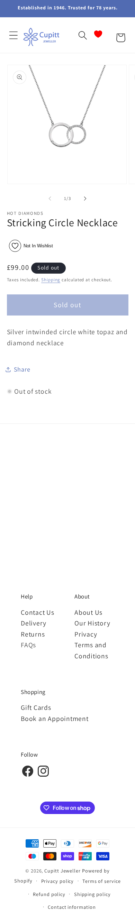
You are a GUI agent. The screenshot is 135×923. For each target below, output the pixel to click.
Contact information (72, 907)
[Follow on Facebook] (28, 775)
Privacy (85, 634)
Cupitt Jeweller (62, 870)
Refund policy (49, 894)
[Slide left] (49, 198)
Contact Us (37, 612)
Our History (92, 623)
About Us (88, 612)
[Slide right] (85, 198)
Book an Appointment (55, 718)
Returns (33, 634)
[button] (13, 35)
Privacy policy (57, 881)
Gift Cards (36, 707)
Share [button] (22, 369)
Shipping (50, 280)
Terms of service (101, 881)
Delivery (33, 623)
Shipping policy (92, 894)
